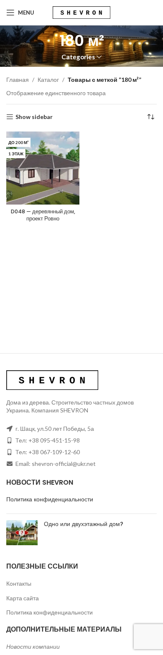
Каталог (48, 79)
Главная (17, 79)
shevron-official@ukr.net (64, 463)
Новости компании (33, 646)
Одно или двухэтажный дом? (83, 524)
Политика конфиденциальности (49, 499)
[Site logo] (81, 11)
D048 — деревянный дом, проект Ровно (43, 215)
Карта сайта (22, 598)
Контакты (18, 583)
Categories (78, 57)
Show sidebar (34, 117)
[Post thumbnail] (22, 532)
